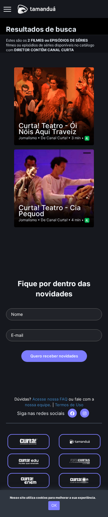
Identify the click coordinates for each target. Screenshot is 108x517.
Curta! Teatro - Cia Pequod (50, 211)
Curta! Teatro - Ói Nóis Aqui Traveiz (48, 129)
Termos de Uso (69, 404)
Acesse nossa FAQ (50, 399)
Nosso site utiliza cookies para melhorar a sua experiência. (54, 497)
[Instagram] (84, 413)
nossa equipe (37, 404)
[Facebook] (72, 413)
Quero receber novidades (54, 356)
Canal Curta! (57, 138)
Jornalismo (28, 138)
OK (54, 505)
